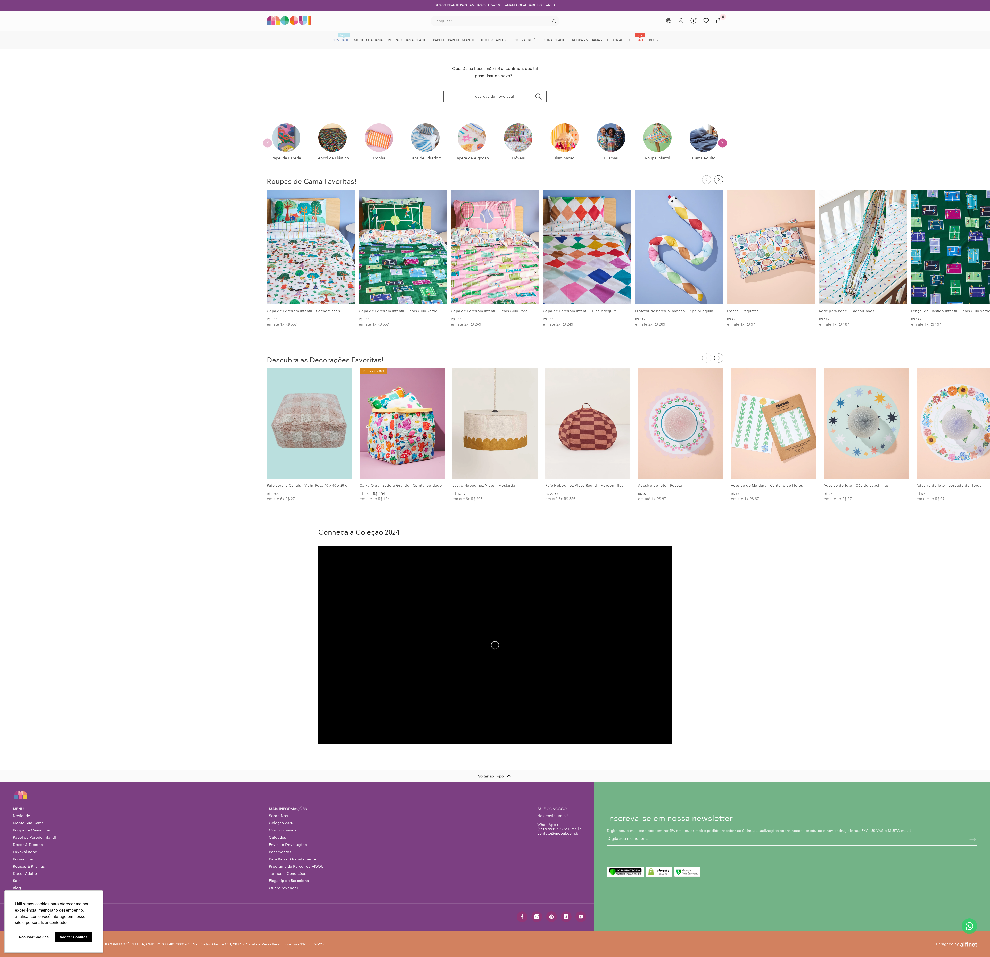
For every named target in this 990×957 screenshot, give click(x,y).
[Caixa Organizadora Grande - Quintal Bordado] (402, 423)
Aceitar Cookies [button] (73, 937)
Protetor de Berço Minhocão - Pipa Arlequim (674, 311)
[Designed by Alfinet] (968, 944)
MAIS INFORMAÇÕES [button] (288, 809)
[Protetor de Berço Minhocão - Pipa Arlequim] (679, 247)
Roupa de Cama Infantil (34, 830)
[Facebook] (522, 916)
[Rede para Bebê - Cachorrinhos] (863, 247)
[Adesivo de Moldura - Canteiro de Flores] (773, 423)
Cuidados (277, 837)
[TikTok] (566, 916)
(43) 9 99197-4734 (552, 829)
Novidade (21, 815)
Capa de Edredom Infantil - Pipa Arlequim (580, 311)
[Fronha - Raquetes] (771, 247)
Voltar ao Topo (491, 776)
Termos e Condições (287, 873)
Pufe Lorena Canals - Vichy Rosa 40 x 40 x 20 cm (308, 485)
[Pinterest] (551, 916)
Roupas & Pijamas (29, 866)
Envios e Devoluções (288, 844)
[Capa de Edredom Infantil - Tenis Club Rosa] (495, 247)
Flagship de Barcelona (289, 880)
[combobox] (491, 21)
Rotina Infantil (25, 859)
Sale (17, 880)
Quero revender (283, 888)
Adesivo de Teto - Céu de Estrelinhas (856, 485)
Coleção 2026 (281, 823)
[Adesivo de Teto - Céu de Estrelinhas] (866, 423)
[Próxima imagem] (347, 247)
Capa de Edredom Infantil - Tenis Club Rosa (489, 311)
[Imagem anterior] (275, 247)
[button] (722, 142)
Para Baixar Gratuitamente (292, 859)
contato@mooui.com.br (558, 833)
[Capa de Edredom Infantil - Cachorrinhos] (311, 247)
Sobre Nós (278, 815)
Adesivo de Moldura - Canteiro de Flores (767, 485)
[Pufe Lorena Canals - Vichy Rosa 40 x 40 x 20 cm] (309, 423)
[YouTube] (580, 916)
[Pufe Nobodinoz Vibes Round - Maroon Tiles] (587, 423)
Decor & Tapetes (28, 844)
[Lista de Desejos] (706, 20)
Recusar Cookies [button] (34, 937)
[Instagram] (536, 916)
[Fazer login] (680, 20)
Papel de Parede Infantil (34, 837)
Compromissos (282, 830)
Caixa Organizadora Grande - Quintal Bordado (401, 485)
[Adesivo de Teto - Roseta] (680, 423)
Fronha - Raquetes (743, 311)
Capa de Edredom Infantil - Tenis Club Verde (398, 311)
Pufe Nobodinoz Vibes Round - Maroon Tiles (584, 485)
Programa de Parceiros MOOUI (297, 866)
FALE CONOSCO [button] (552, 809)
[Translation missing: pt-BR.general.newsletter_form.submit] (972, 839)
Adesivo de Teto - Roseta (660, 485)
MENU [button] (18, 809)
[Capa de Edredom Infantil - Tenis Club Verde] (403, 247)
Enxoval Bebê (25, 852)
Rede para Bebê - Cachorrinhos (846, 311)
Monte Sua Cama (28, 823)
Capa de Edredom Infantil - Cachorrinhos (303, 311)
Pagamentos (280, 852)
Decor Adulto (25, 873)
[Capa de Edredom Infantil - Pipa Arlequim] (587, 247)
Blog (17, 888)
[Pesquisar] (495, 21)
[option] (495, 5)
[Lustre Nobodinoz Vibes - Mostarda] (495, 423)
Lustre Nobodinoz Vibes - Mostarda (483, 485)
